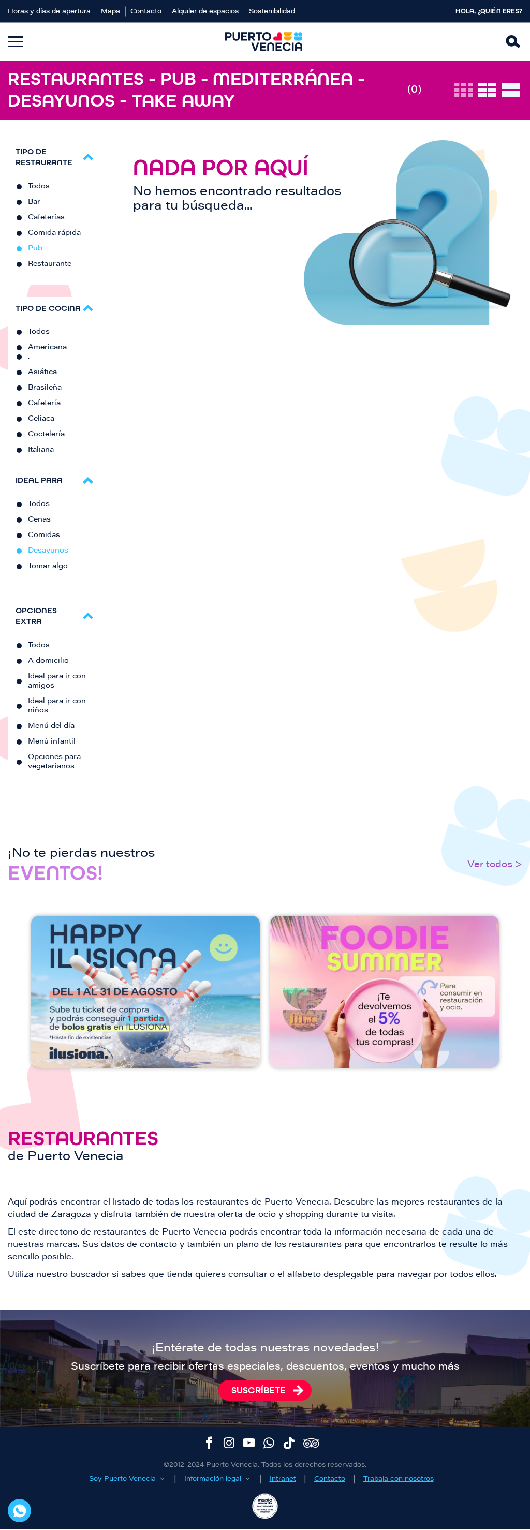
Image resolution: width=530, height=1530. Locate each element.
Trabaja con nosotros (398, 1479)
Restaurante (49, 264)
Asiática (42, 372)
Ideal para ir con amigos (57, 681)
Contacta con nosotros (19, 1510)
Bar (34, 202)
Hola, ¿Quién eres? (488, 11)
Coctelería (46, 434)
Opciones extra (36, 615)
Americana (47, 347)
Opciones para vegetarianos (54, 762)
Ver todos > (494, 865)
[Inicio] (264, 41)
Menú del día (51, 726)
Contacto (145, 11)
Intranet (283, 1479)
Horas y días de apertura (49, 11)
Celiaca (41, 419)
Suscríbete (258, 1390)
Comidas (44, 535)
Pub (35, 248)
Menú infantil (52, 742)
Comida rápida (54, 233)
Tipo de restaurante (44, 156)
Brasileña (45, 388)
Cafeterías (46, 217)
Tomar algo (48, 566)
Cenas (39, 520)
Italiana (41, 450)
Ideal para (39, 480)
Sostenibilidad (272, 11)
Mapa (110, 11)
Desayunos (48, 551)
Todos (39, 186)
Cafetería (44, 403)
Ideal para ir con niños (57, 706)
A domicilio (48, 661)
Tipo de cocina (48, 308)
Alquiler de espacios (205, 11)
